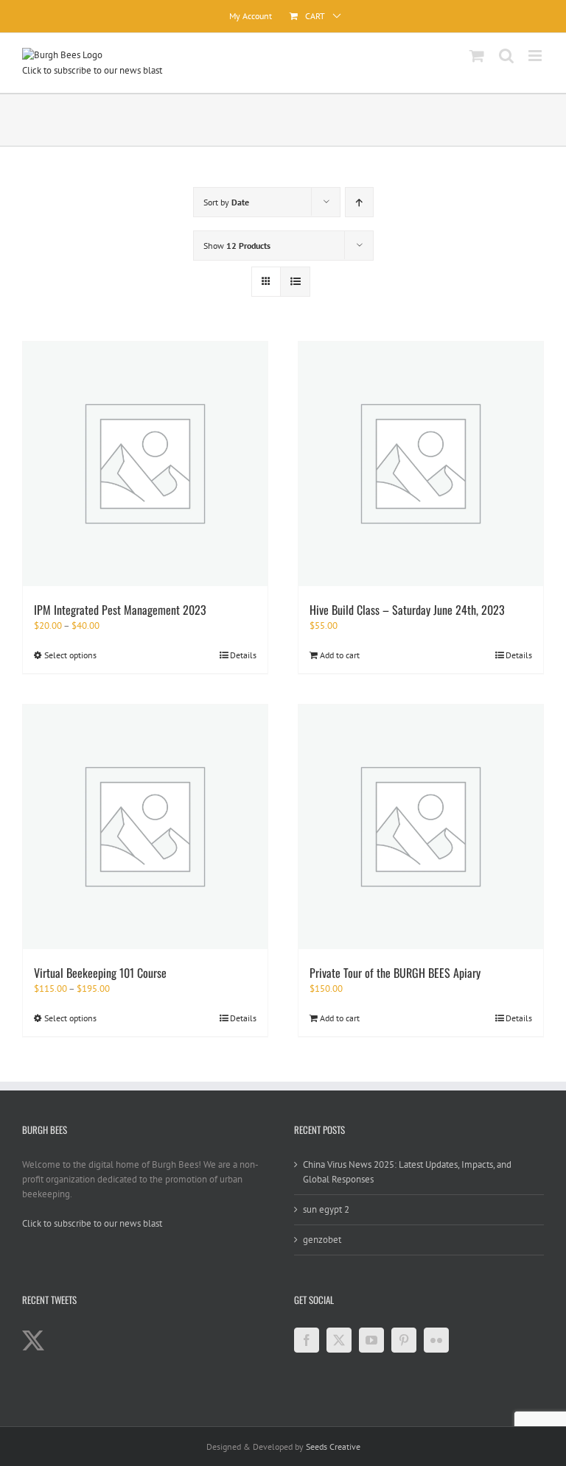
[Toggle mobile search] (506, 55)
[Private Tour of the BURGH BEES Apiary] (420, 827)
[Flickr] (436, 1340)
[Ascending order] (359, 202)
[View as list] (295, 281)
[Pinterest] (403, 1340)
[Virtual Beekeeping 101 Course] (145, 827)
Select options (70, 654)
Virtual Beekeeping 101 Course (100, 973)
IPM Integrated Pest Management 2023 (120, 610)
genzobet (322, 1239)
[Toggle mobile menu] (536, 55)
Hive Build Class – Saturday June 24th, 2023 (407, 610)
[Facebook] (306, 1340)
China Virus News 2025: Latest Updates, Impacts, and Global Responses (407, 1171)
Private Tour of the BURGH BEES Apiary (395, 973)
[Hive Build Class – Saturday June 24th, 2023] (420, 464)
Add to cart (340, 654)
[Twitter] (339, 1340)
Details (243, 654)
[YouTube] (371, 1340)
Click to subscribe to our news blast (92, 70)
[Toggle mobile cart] (476, 55)
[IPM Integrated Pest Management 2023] (145, 464)
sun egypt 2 (326, 1209)
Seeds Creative (333, 1446)
